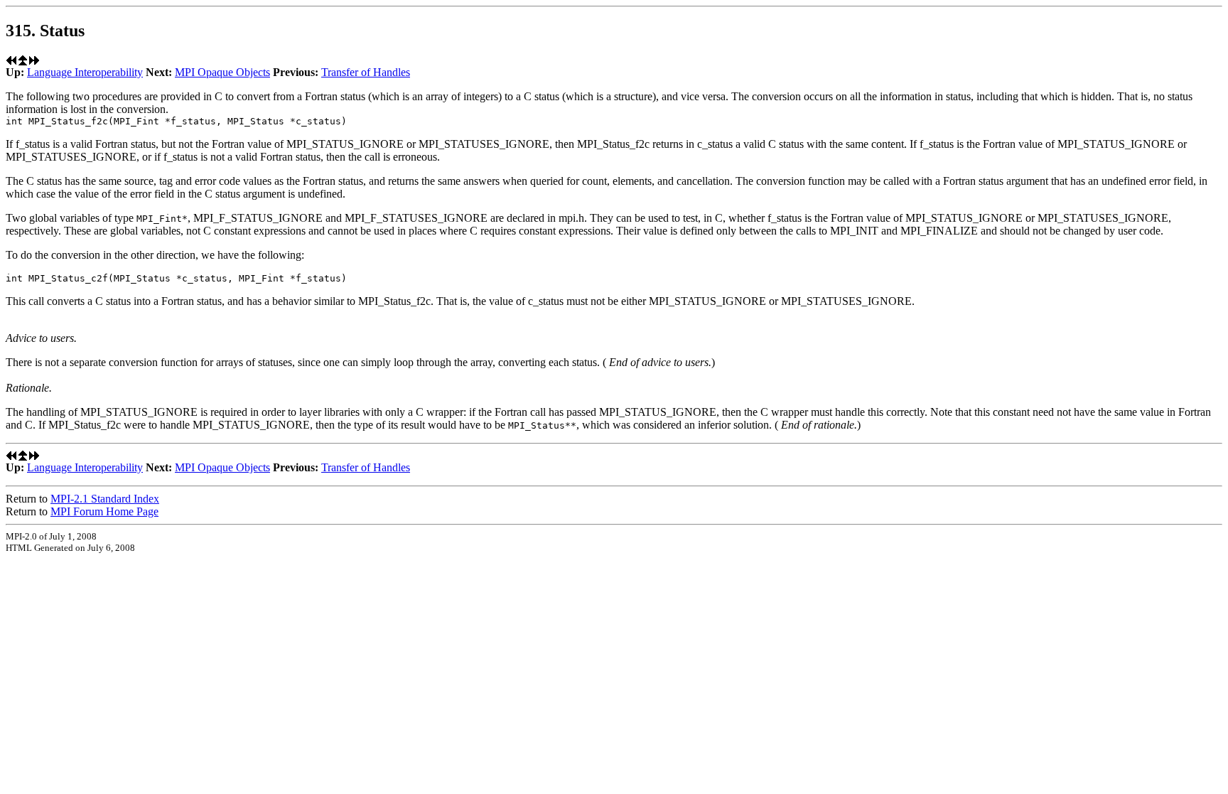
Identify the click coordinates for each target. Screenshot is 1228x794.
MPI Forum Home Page (104, 511)
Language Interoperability (85, 72)
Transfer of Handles (365, 72)
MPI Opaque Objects (222, 72)
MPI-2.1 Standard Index (104, 499)
